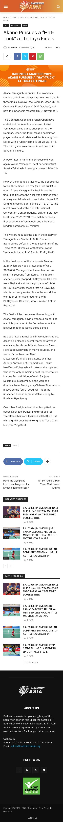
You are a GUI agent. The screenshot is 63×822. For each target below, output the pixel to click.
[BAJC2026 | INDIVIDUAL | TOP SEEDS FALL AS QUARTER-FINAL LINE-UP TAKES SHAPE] (11, 650)
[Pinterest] (32, 56)
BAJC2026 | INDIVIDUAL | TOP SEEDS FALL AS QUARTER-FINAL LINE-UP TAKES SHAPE (40, 648)
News (25, 25)
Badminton (15, 25)
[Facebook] (17, 56)
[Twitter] (25, 56)
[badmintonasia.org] (31, 6)
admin (13, 47)
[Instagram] (27, 770)
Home (6, 17)
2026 (6, 517)
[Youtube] (44, 770)
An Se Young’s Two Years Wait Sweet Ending (49, 484)
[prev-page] (5, 566)
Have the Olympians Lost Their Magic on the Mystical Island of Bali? (16, 484)
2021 (13, 17)
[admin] (5, 47)
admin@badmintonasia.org (25, 746)
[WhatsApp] (40, 56)
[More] (47, 461)
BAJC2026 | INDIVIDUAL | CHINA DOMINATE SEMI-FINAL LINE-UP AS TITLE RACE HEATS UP (40, 552)
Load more (30, 662)
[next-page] (11, 566)
